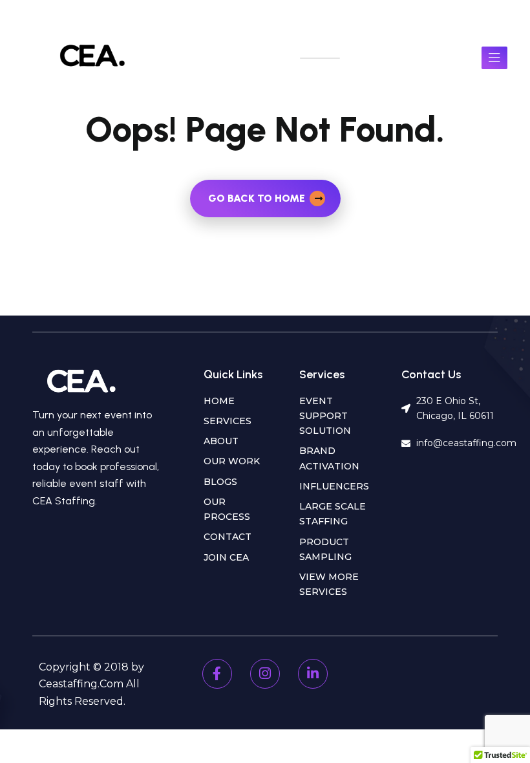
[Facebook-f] (217, 674)
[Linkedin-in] (313, 674)
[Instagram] (265, 674)
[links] (90, 58)
